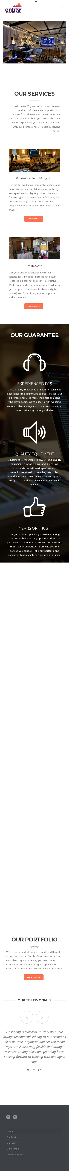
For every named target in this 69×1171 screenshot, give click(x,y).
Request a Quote (15, 1154)
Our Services (13, 1137)
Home (10, 1131)
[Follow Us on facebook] (8, 1117)
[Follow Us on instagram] (15, 1117)
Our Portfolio (13, 1148)
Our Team (11, 1143)
